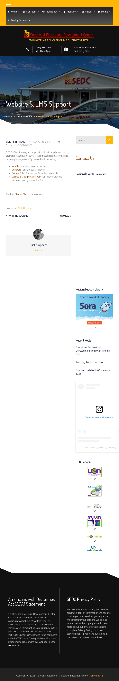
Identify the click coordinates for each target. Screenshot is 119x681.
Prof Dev (71, 11)
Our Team (31, 11)
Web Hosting (24, 208)
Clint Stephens (15, 141)
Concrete (16, 169)
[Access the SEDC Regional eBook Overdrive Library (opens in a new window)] (94, 311)
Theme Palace (95, 675)
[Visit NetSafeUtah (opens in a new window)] (94, 550)
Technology (51, 11)
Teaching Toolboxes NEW (89, 362)
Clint (17, 194)
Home (14, 11)
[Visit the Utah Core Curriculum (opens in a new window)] (94, 492)
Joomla (15, 166)
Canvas (15, 176)
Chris (25, 194)
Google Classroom (31, 176)
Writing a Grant (19, 215)
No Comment (24, 145)
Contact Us (85, 158)
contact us (13, 645)
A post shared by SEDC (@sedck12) (99, 447)
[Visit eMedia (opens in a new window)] (94, 538)
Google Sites (18, 173)
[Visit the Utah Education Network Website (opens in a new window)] (94, 473)
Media (104, 11)
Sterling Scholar (19, 20)
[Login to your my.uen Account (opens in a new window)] (94, 523)
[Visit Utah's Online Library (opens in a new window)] (94, 508)
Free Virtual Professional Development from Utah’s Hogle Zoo (93, 351)
